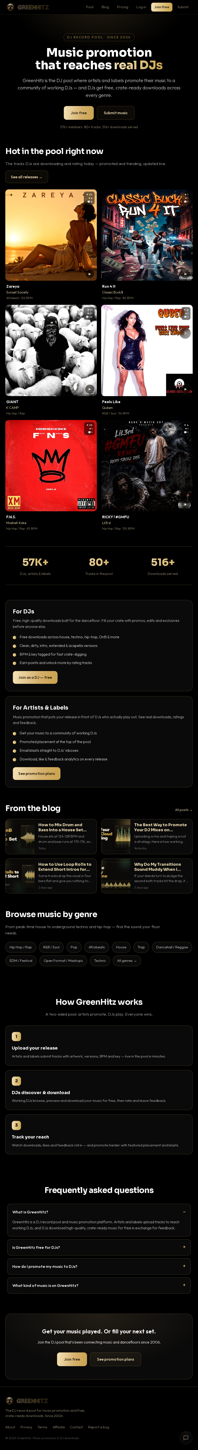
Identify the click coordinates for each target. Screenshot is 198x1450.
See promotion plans (36, 773)
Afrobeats (97, 947)
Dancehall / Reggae (172, 947)
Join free (161, 7)
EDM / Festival (21, 960)
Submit (183, 7)
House (121, 947)
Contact (76, 1427)
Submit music (115, 112)
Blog (105, 7)
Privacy (26, 1427)
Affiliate (59, 1427)
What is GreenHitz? (30, 1211)
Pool (89, 7)
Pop (74, 947)
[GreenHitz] (27, 7)
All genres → (127, 960)
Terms (42, 1427)
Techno (100, 960)
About (10, 1427)
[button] (89, 273)
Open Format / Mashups (63, 960)
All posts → (184, 810)
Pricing (122, 7)
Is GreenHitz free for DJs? (36, 1247)
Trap (141, 947)
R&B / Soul (51, 947)
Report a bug (98, 1427)
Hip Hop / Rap (21, 947)
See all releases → (26, 176)
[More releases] (185, 333)
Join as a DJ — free (35, 677)
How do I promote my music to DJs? (45, 1266)
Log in (141, 7)
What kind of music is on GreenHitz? (45, 1285)
